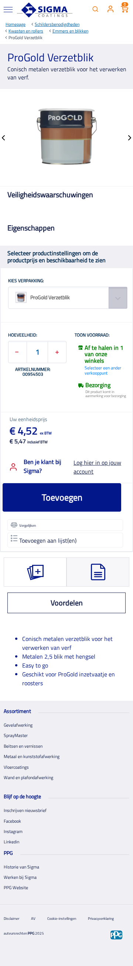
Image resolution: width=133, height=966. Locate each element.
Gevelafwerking (18, 724)
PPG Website (16, 887)
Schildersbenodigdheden (57, 24)
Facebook (12, 821)
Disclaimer (11, 918)
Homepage (15, 24)
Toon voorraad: (92, 335)
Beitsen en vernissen (23, 746)
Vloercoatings (16, 767)
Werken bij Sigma (20, 877)
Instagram (13, 831)
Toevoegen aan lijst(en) (47, 540)
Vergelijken (27, 525)
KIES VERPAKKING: (26, 281)
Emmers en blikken (70, 30)
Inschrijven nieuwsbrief (25, 810)
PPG (31, 933)
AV (33, 918)
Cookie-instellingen (61, 918)
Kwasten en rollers (25, 30)
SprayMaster (16, 735)
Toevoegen (62, 497)
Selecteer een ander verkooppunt (103, 370)
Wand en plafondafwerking (28, 777)
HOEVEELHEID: (22, 335)
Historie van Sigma (21, 866)
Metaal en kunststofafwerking (31, 756)
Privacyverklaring (101, 918)
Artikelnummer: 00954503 (33, 371)
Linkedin (11, 841)
